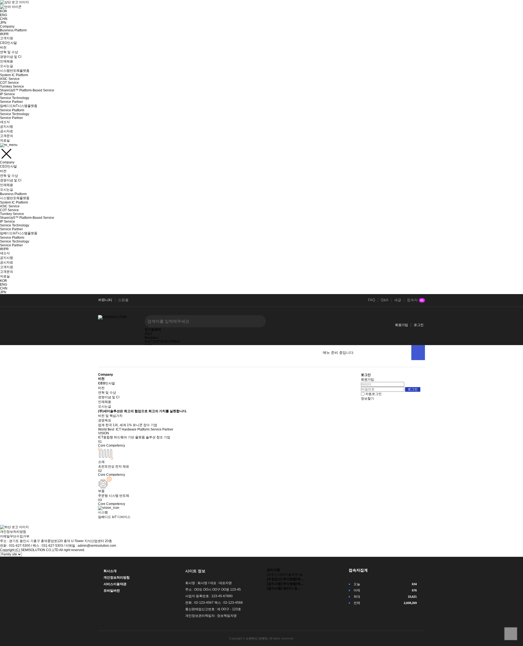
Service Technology (14, 98)
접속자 (415, 300)
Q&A (384, 300)
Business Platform (13, 30)
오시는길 (6, 66)
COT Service (9, 83)
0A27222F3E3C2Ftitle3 (162, 341)
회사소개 (110, 571)
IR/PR (4, 34)
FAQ (371, 300)
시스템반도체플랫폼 (14, 71)
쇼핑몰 (123, 300)
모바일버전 (112, 591)
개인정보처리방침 (13, 532)
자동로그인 (373, 394)
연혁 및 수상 (9, 52)
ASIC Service (10, 79)
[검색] (258, 321)
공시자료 (6, 131)
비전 (3, 47)
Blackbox (151, 338)
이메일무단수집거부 (14, 536)
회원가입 (401, 325)
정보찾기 (367, 398)
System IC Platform (14, 75)
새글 (397, 300)
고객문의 (6, 136)
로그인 (419, 325)
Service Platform (12, 110)
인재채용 (6, 61)
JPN (3, 23)
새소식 (5, 122)
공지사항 (6, 126)
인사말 (106, 383)
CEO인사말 (8, 43)
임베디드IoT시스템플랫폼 (18, 106)
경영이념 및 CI (10, 57)
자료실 (5, 140)
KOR (3, 281)
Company (7, 26)
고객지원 (6, 38)
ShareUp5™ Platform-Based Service (27, 90)
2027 (148, 334)
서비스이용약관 (115, 584)
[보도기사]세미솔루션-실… (286, 574)
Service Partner (11, 102)
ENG (3, 15)
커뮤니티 (105, 300)
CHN (3, 19)
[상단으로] (511, 634)
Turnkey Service (12, 86)
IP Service (7, 94)
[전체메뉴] (418, 352)
